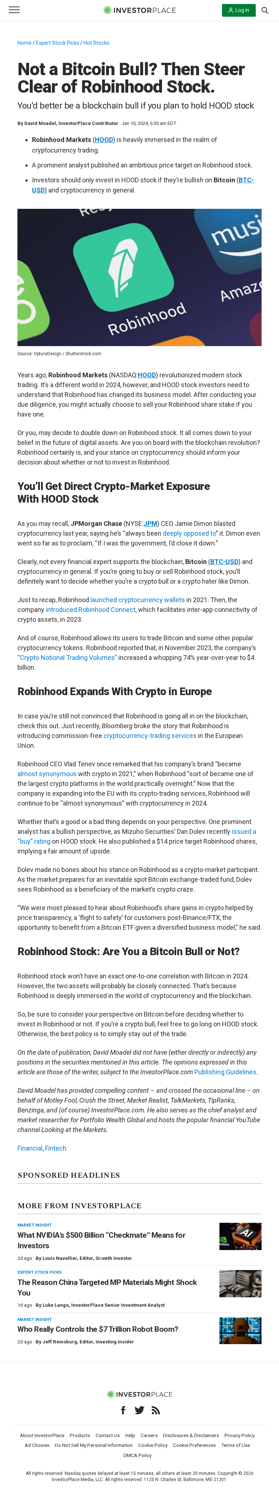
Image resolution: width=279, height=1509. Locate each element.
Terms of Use (235, 1445)
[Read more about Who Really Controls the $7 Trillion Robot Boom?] (240, 1330)
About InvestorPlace (42, 1435)
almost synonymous (47, 774)
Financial (30, 1148)
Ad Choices (37, 1445)
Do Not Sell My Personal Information (94, 1445)
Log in (242, 10)
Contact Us (108, 1435)
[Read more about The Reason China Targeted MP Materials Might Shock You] (240, 1283)
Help (130, 1435)
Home (24, 43)
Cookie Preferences (194, 1445)
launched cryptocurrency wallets (137, 600)
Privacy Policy (240, 1435)
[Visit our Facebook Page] (123, 1410)
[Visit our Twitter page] (139, 1410)
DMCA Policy (137, 1455)
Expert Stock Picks (57, 43)
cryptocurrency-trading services (150, 735)
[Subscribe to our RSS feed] (155, 1410)
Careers (149, 1435)
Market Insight (34, 1225)
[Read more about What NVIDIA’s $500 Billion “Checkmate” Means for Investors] (240, 1236)
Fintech (55, 1148)
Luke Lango (56, 1305)
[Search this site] (264, 10)
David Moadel (40, 123)
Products (80, 1435)
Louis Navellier (60, 1258)
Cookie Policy (152, 1445)
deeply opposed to (189, 533)
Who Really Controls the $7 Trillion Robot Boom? (97, 1329)
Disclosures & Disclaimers (191, 1435)
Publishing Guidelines (225, 1072)
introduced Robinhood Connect (91, 609)
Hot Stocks (96, 43)
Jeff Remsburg (60, 1341)
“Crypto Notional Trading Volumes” (67, 657)
